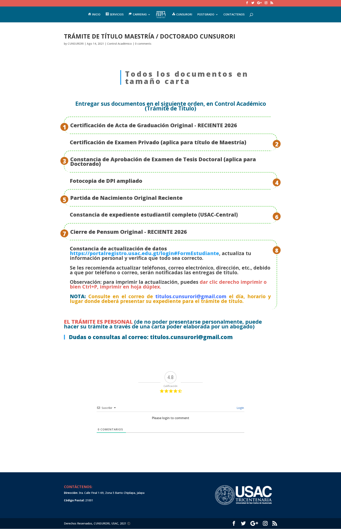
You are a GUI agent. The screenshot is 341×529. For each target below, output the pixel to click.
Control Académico (119, 43)
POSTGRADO (205, 14)
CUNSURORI (76, 43)
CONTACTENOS (234, 14)
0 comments (143, 43)
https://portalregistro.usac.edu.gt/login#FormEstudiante (144, 253)
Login (240, 408)
